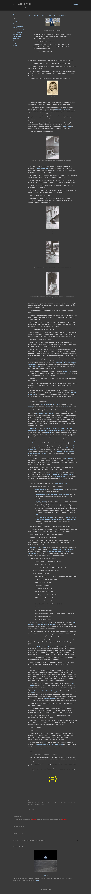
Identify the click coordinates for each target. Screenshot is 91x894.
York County (56, 404)
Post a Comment (32, 812)
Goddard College (40, 494)
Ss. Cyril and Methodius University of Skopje (49, 744)
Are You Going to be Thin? (41, 647)
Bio (14, 24)
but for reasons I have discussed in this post (45, 691)
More (37, 880)
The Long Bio (17, 36)
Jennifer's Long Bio (19, 30)
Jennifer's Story (18, 32)
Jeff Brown (48, 432)
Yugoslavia (50, 474)
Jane (36, 514)
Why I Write (25, 4)
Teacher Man (69, 458)
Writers (15, 43)
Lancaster (31, 406)
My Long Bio (17, 34)
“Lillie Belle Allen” (41, 413)
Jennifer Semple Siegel (43, 802)
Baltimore (36, 408)
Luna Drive (58, 489)
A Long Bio (16, 21)
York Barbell (70, 446)
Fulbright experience (60, 483)
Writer (15, 41)
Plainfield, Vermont (51, 494)
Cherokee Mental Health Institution (62, 549)
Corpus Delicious (71, 519)
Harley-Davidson (39, 448)
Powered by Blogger (46, 889)
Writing (15, 45)
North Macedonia (68, 474)
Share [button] (14, 15)
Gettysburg (47, 406)
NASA (45, 875)
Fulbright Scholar (60, 476)
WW (32, 693)
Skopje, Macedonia (46, 517)
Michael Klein (67, 371)
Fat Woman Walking (50, 698)
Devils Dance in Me (42, 168)
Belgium (56, 474)
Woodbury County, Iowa (37, 547)
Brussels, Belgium (40, 501)
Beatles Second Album (62, 109)
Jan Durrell (67, 126)
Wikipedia (51, 413)
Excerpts (59, 519)
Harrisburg (65, 406)
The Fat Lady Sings (34, 366)
